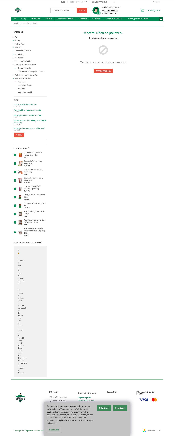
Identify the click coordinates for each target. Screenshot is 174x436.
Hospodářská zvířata (23, 51)
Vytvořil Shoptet (154, 430)
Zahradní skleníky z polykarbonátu (31, 71)
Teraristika (19, 54)
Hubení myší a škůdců (23, 61)
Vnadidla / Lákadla (25, 85)
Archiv (19, 135)
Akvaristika (19, 57)
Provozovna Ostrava (86, 400)
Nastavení (54, 429)
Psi (16, 37)
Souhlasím (120, 408)
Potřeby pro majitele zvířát (25, 64)
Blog (63, 2)
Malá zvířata (19, 44)
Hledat (82, 10)
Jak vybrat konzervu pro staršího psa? (29, 128)
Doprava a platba (84, 398)
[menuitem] (15, 19)
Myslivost (21, 82)
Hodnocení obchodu (78, 2)
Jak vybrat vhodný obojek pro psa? (28, 115)
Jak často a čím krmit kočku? (25, 104)
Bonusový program (99, 2)
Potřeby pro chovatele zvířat (26, 75)
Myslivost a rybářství (23, 78)
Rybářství (21, 89)
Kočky (17, 40)
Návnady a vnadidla (25, 92)
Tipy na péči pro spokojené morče (27, 110)
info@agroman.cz (111, 10)
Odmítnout (104, 408)
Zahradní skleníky (24, 68)
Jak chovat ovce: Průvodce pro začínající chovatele (30, 122)
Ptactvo (18, 47)
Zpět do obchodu (103, 71)
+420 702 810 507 (110, 13)
